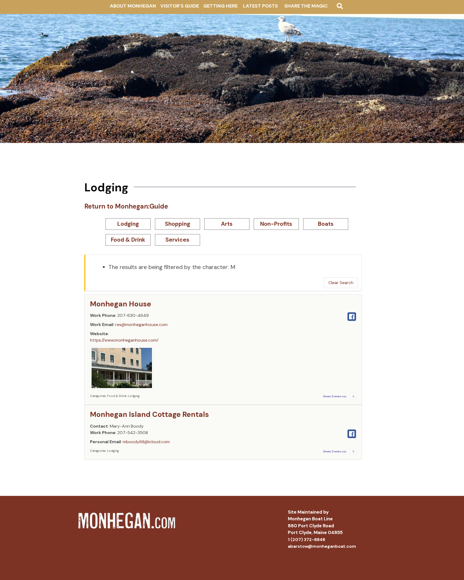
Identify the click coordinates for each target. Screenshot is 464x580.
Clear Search (340, 282)
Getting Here (220, 6)
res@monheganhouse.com (141, 324)
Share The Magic (306, 6)
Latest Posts (260, 6)
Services (177, 240)
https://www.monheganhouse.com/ (124, 340)
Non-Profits (276, 224)
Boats (326, 224)
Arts (227, 224)
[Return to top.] (353, 396)
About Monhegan (133, 6)
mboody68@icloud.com (146, 442)
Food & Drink (128, 240)
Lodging (128, 224)
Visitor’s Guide (179, 6)
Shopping (177, 224)
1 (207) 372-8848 (306, 539)
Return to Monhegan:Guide (126, 206)
